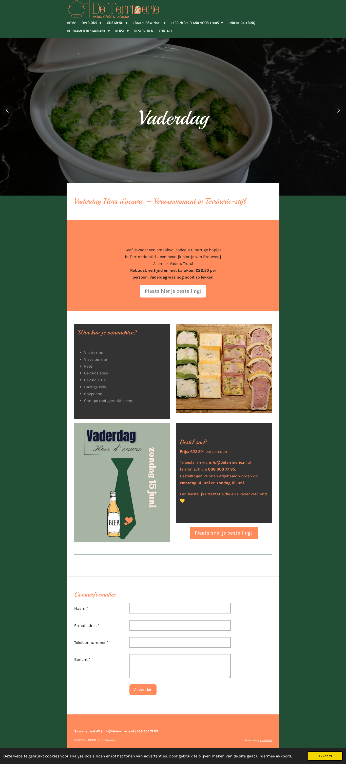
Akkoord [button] (325, 756)
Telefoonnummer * (91, 642)
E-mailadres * (86, 625)
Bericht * (82, 659)
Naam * (81, 608)
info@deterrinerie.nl (118, 731)
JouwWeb (266, 740)
